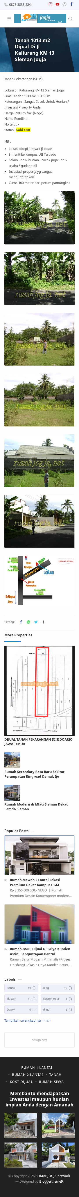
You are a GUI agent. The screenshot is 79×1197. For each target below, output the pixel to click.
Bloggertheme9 (51, 1181)
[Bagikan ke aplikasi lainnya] (43, 622)
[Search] (70, 18)
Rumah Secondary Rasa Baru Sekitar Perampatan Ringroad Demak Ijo (34, 774)
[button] (50, 5)
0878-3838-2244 (20, 4)
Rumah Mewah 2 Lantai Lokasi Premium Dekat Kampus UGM (35, 882)
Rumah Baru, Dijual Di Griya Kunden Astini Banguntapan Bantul (40, 951)
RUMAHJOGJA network (53, 1176)
